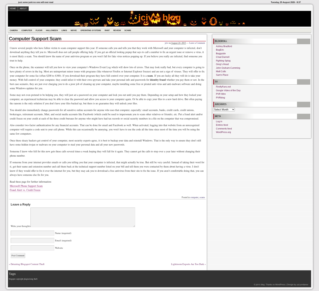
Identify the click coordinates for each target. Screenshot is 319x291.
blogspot (12, 279)
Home (13, 8)
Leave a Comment (197, 43)
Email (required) (62, 240)
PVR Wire (221, 94)
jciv (166, 43)
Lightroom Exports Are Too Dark (187, 264)
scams (127, 30)
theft (35, 279)
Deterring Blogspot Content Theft (27, 264)
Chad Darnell (222, 57)
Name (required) (62, 233)
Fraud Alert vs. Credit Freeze (25, 190)
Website (58, 247)
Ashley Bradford (224, 46)
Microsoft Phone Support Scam (26, 186)
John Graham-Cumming (228, 68)
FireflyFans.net (223, 86)
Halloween (52, 30)
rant (107, 30)
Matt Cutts (221, 71)
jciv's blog (159, 17)
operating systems (90, 30)
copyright (19, 279)
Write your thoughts (20, 226)
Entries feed (222, 125)
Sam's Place (222, 75)
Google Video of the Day (228, 90)
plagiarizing (28, 279)
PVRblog (220, 97)
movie (74, 30)
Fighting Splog (223, 60)
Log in (219, 121)
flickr (39, 30)
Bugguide (221, 53)
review (117, 30)
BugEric (220, 50)
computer (26, 30)
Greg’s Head (222, 64)
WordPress (280, 284)
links (64, 30)
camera (14, 30)
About (23, 8)
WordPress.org (223, 132)
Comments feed (224, 128)
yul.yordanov (302, 284)
